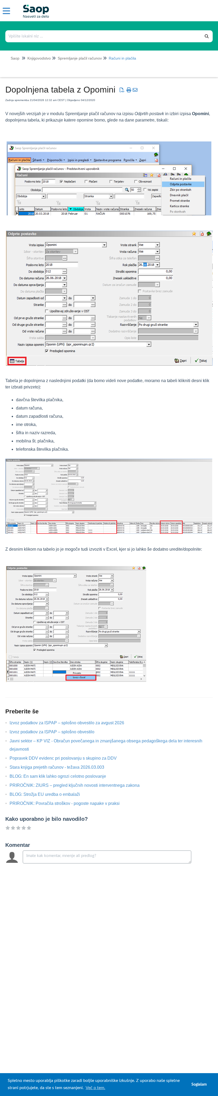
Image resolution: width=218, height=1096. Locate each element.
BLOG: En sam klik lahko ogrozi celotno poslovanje (62, 776)
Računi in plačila (122, 58)
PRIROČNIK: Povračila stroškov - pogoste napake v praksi (69, 803)
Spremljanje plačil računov (80, 58)
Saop (15, 58)
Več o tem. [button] (95, 1088)
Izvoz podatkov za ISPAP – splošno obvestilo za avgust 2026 (71, 723)
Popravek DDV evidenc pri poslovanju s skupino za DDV (67, 758)
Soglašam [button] (199, 1084)
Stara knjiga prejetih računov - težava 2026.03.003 (61, 767)
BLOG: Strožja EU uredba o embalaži (49, 794)
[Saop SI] (34, 7)
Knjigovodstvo (39, 58)
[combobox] (103, 36)
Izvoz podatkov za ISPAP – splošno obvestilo (56, 732)
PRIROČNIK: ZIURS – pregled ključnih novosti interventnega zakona (79, 785)
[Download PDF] (122, 90)
